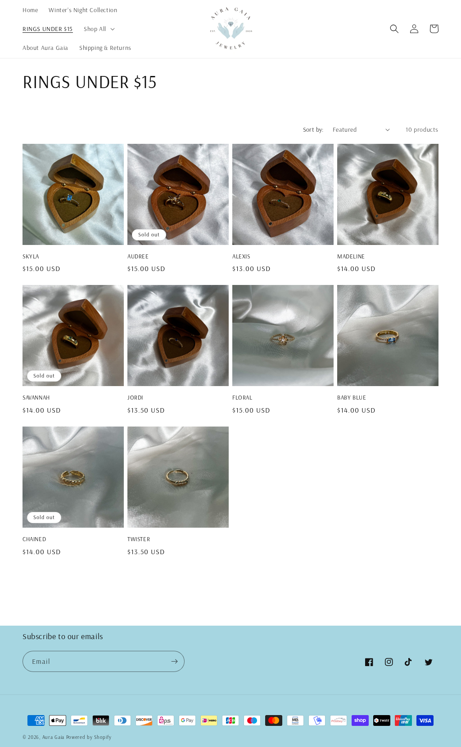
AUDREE (138, 256)
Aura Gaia (53, 737)
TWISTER (138, 538)
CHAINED (34, 538)
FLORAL (242, 397)
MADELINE (351, 256)
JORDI (135, 397)
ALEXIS (241, 256)
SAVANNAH (36, 397)
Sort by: (313, 129)
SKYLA (31, 256)
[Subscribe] (174, 661)
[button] (98, 28)
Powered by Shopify (89, 737)
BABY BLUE (351, 397)
